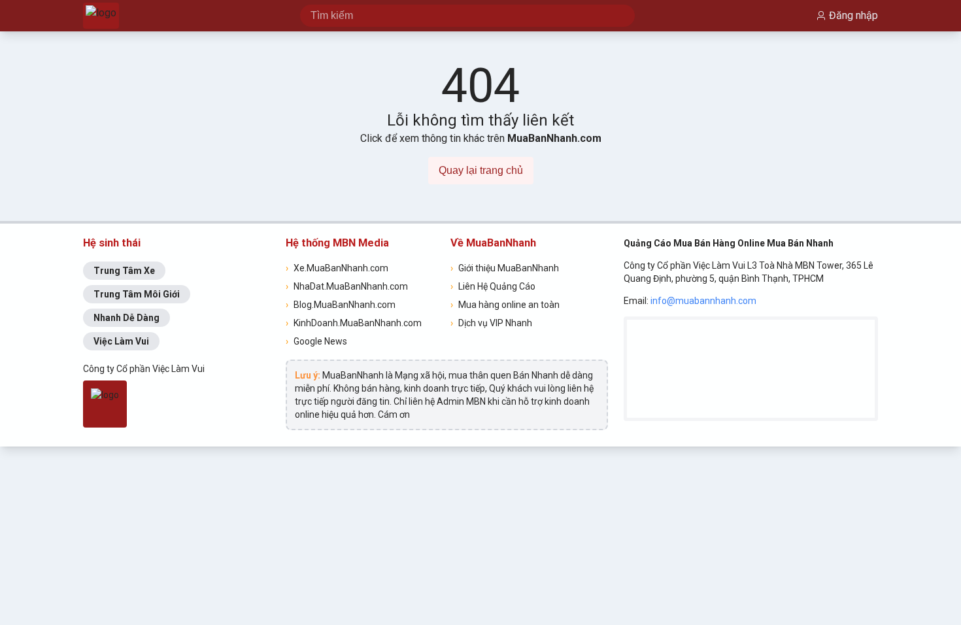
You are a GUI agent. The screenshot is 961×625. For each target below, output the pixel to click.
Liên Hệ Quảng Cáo (492, 286)
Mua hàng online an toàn (505, 304)
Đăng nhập (853, 15)
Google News (316, 341)
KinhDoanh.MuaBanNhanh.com (354, 323)
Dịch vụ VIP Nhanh (491, 323)
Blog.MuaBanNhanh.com (341, 304)
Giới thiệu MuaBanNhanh (504, 268)
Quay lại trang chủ (481, 170)
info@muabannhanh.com (703, 301)
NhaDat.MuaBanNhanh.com (347, 286)
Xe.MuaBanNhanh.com (337, 268)
